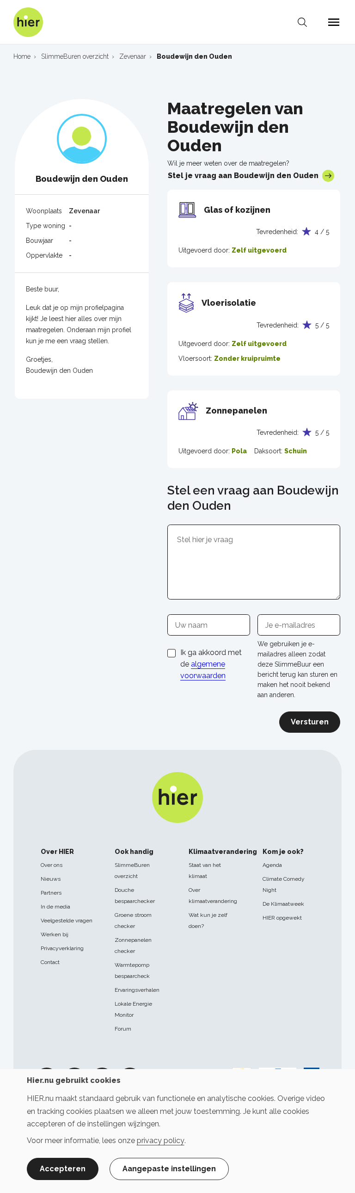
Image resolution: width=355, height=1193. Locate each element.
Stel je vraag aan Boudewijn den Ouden (243, 175)
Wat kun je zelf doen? (208, 920)
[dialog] (177, 1131)
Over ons (51, 865)
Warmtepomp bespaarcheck (132, 970)
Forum (123, 1029)
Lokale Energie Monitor (133, 1009)
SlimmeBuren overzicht (132, 870)
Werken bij (54, 934)
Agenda (272, 865)
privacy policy (160, 1140)
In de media (55, 906)
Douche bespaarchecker (135, 895)
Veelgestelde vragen (66, 920)
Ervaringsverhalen (137, 990)
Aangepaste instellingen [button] (169, 1168)
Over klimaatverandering (213, 895)
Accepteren (63, 1168)
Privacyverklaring (62, 948)
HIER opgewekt (282, 918)
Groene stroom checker (133, 920)
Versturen (310, 721)
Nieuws (51, 879)
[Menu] (334, 22)
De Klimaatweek (283, 904)
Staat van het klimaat (205, 870)
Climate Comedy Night (284, 884)
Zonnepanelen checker (133, 945)
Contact (50, 962)
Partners (51, 893)
